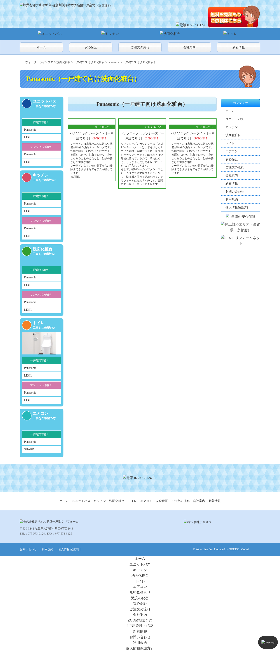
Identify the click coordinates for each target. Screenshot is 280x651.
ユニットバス (235, 119)
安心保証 (91, 47)
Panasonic (30, 129)
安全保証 (162, 501)
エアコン (232, 151)
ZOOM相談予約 (140, 620)
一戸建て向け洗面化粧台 (89, 62)
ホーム (41, 47)
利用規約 (232, 199)
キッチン (232, 127)
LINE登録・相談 (140, 626)
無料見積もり (140, 592)
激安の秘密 (140, 598)
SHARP (29, 449)
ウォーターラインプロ (39, 62)
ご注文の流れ (140, 47)
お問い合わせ (235, 191)
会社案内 (189, 47)
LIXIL (28, 137)
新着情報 (239, 47)
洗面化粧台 (63, 62)
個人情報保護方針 (238, 207)
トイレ (230, 143)
